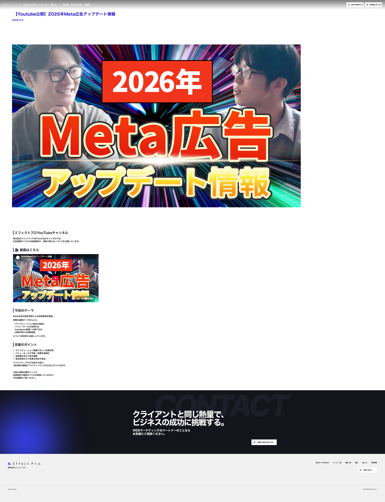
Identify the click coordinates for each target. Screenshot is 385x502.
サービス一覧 (337, 462)
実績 (356, 462)
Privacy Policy (12, 489)
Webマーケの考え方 (29, 5)
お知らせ (364, 462)
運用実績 (65, 5)
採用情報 (87, 5)
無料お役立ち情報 (76, 5)
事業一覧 (348, 463)
